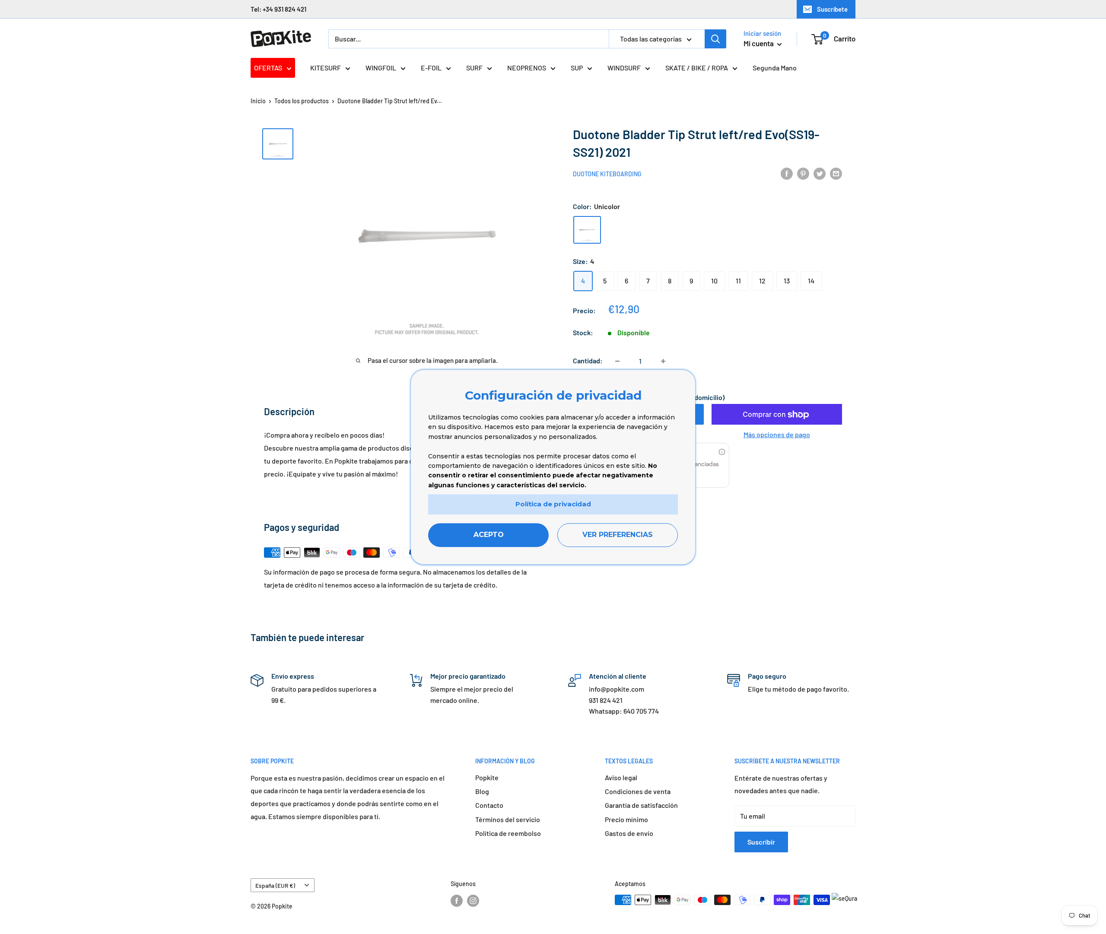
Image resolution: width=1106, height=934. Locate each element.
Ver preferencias (617, 535)
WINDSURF (624, 68)
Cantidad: (588, 361)
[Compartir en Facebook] (787, 173)
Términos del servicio (507, 819)
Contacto (489, 805)
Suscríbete (832, 9)
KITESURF (325, 68)
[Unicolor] (587, 230)
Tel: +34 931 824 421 (278, 9)
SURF (474, 68)
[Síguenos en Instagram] (473, 901)
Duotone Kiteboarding (607, 174)
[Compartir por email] (836, 173)
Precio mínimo (626, 819)
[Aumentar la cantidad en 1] (663, 361)
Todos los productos (301, 101)
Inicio (258, 101)
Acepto (489, 535)
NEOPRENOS (526, 68)
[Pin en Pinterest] (803, 173)
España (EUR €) (275, 885)
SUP (577, 68)
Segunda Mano (775, 68)
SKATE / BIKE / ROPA (696, 68)
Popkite (487, 777)
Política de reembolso (508, 833)
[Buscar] (715, 38)
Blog (482, 791)
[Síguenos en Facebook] (457, 901)
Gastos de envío (629, 833)
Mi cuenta (759, 43)
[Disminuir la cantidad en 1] (617, 361)
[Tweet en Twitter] (820, 173)
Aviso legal (621, 777)
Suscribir (761, 842)
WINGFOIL (380, 68)
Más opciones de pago (777, 435)
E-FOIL (431, 68)
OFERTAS (268, 68)
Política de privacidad (553, 504)
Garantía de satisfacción (641, 805)
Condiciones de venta (638, 791)
